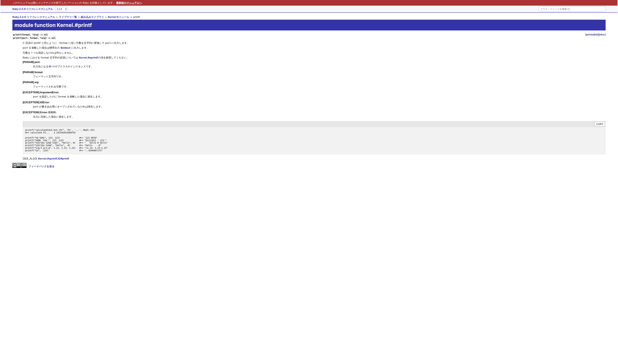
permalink (592, 34)
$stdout (65, 47)
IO (50, 66)
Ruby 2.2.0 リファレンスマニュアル (32, 8)
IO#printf (63, 158)
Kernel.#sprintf (88, 57)
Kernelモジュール (118, 17)
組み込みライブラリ (92, 17)
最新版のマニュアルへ (129, 2)
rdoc (602, 34)
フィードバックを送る (41, 166)
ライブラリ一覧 (68, 17)
